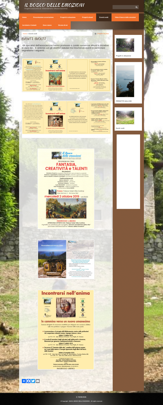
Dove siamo (47, 25)
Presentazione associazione (43, 17)
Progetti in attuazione (68, 17)
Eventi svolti (103, 17)
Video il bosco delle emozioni (125, 17)
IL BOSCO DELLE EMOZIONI (54, 5)
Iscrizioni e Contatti (29, 25)
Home (24, 17)
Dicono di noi (62, 25)
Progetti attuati (87, 17)
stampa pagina (103, 34)
